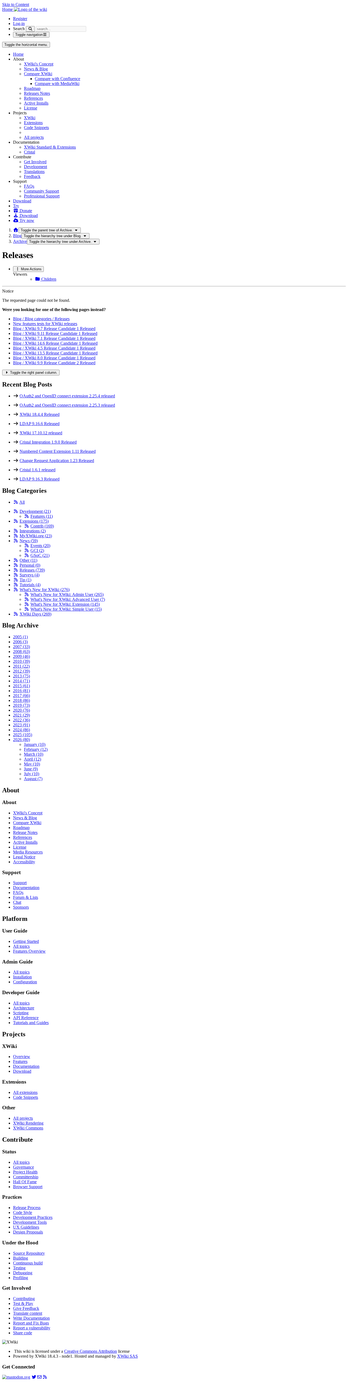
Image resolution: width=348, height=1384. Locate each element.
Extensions (33, 122)
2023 (21, 725)
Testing (19, 1268)
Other (28, 560)
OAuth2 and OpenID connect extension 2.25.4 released (67, 396)
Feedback (32, 176)
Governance (23, 1167)
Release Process (27, 1207)
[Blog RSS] (45, 1377)
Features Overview (29, 951)
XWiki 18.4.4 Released (40, 414)
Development (35, 166)
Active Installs (36, 103)
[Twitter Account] (34, 1377)
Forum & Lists (25, 897)
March (33, 754)
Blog (17, 235)
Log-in (19, 23)
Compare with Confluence (57, 78)
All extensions (25, 1092)
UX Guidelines (26, 1227)
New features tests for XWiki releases (45, 323)
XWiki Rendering (28, 1123)
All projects (34, 137)
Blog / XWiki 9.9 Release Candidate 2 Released (54, 362)
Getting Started (26, 941)
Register (20, 18)
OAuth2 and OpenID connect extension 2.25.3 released (67, 405)
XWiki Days (35, 614)
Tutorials (30, 584)
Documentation (26, 887)
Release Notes (25, 832)
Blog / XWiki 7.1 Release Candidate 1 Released (54, 338)
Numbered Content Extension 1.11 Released (58, 451)
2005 (20, 637)
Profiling (20, 1277)
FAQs (29, 186)
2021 (21, 715)
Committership (25, 1177)
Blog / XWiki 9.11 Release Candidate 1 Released (55, 333)
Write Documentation (31, 1318)
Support (20, 882)
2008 (21, 651)
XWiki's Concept (38, 64)
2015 (21, 685)
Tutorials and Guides (31, 1022)
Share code (22, 1332)
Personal (30, 565)
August (33, 778)
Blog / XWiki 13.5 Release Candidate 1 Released (55, 353)
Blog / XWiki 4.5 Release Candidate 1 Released (54, 348)
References (33, 98)
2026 (21, 739)
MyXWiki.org (36, 535)
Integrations (33, 531)
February (36, 749)
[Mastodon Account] (16, 1377)
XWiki (29, 117)
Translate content (27, 1313)
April (32, 759)
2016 (21, 690)
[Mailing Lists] (39, 1377)
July (31, 773)
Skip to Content (15, 4)
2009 (21, 656)
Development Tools (30, 1222)
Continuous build (28, 1263)
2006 (20, 641)
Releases (32, 570)
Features (41, 516)
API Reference (26, 1017)
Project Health (25, 1172)
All (22, 502)
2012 (21, 671)
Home (18, 54)
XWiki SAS (127, 1356)
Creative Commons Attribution (90, 1351)
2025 (22, 734)
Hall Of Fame (25, 1181)
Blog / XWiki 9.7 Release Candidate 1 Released (54, 328)
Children (48, 279)
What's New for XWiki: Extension (65, 604)
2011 (21, 666)
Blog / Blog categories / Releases (41, 318)
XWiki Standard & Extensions (50, 147)
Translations (34, 171)
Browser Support (27, 1186)
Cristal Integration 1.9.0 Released (48, 442)
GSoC (39, 555)
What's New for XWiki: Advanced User (67, 599)
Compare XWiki (38, 73)
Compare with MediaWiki (57, 83)
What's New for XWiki (45, 589)
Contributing (24, 1298)
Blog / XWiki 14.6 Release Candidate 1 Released (55, 343)
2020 (21, 710)
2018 (21, 700)
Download (22, 201)
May (32, 764)
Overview (21, 1056)
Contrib (42, 526)
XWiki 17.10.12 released (41, 433)
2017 (21, 695)
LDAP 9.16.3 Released (40, 479)
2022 (21, 720)
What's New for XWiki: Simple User (66, 609)
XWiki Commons (28, 1128)
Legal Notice (24, 857)
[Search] (30, 29)
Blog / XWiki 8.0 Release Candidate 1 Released (54, 358)
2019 (21, 705)
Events (40, 545)
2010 (21, 661)
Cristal (29, 152)
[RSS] (15, 502)
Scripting (21, 1012)
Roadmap (32, 88)
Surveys (29, 575)
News (29, 540)
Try (16, 205)
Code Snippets (36, 127)
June (31, 769)
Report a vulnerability (31, 1328)
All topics (21, 946)
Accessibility (24, 861)
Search (19, 28)
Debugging (22, 1272)
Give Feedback (26, 1308)
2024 (21, 729)
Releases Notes (37, 93)
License (30, 108)
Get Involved (35, 161)
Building (20, 1258)
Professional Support (42, 196)
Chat (17, 902)
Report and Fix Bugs (31, 1323)
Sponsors (21, 907)
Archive (20, 241)
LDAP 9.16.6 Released (40, 423)
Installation (22, 977)
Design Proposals (28, 1232)
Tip (25, 580)
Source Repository (29, 1253)
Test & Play (23, 1303)
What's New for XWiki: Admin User (67, 594)
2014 (21, 681)
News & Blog (36, 69)
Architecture (23, 1008)
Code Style (22, 1212)
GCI (37, 550)
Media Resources (28, 852)
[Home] (15, 230)
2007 (21, 646)
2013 (21, 676)
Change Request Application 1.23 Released (57, 460)
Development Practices (32, 1217)
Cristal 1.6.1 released (37, 469)
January (34, 744)
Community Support (41, 191)
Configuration (25, 982)
